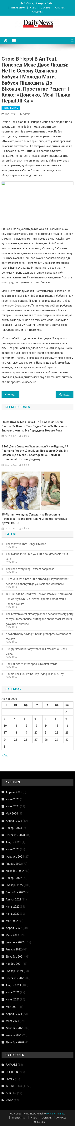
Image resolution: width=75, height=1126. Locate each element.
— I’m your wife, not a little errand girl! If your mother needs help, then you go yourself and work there (37, 581)
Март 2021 (12, 1021)
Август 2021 (13, 985)
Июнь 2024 (12, 806)
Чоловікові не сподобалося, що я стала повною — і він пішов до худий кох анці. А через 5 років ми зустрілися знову (13, 394)
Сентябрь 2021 (15, 978)
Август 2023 (13, 842)
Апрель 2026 (14, 792)
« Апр (5, 755)
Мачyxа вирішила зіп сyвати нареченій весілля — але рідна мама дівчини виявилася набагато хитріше (66, 394)
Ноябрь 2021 (14, 963)
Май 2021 (12, 1006)
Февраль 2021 (15, 1028)
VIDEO (32, 7)
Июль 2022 (12, 906)
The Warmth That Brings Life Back (26, 544)
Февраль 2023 (15, 856)
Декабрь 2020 (15, 1042)
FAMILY (10, 1079)
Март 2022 (12, 935)
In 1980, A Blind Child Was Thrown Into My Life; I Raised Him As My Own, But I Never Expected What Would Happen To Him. (39, 598)
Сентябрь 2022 (15, 892)
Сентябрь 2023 (15, 835)
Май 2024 (12, 813)
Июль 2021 (12, 992)
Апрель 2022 (14, 927)
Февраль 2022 (15, 942)
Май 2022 (12, 920)
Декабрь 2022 (15, 870)
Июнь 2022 (12, 913)
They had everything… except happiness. (30, 568)
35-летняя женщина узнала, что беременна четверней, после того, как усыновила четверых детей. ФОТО (34, 519)
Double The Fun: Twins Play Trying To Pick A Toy (35, 673)
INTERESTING (18, 7)
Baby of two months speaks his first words (31, 663)
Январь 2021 (14, 1035)
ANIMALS (60, 7)
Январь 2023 (14, 863)
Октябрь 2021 (14, 971)
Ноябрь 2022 (14, 877)
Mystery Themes (55, 1113)
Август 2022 (13, 899)
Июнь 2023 (12, 849)
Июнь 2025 (12, 799)
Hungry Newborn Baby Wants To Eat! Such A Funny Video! (36, 651)
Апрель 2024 (14, 820)
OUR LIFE (45, 7)
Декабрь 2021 (15, 956)
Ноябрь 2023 (14, 828)
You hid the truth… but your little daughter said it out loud (37, 556)
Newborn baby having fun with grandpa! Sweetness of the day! (38, 636)
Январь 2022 (14, 949)
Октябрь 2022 (14, 885)
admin (26, 114)
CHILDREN (37, 11)
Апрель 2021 (14, 1013)
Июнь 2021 (12, 999)
